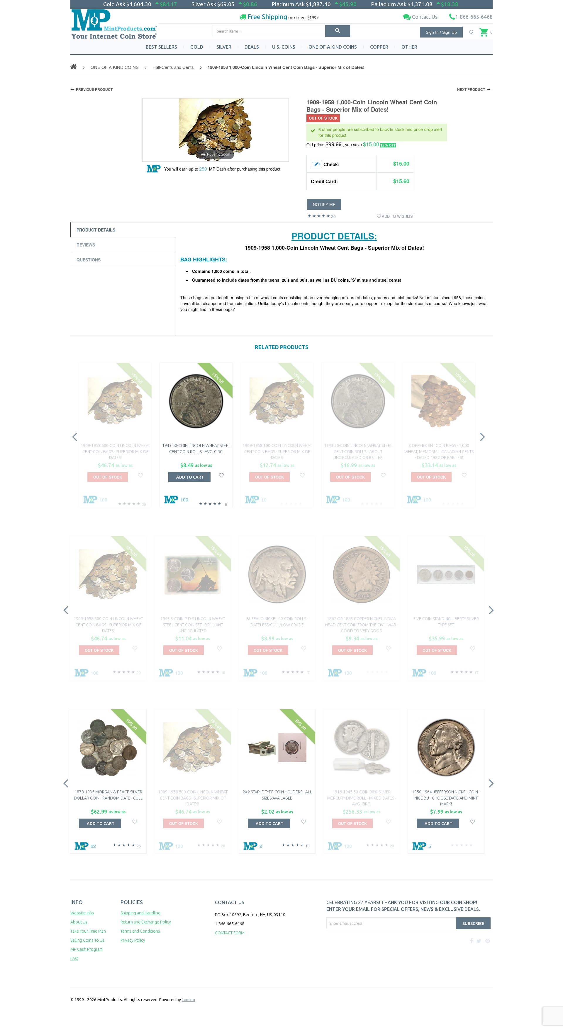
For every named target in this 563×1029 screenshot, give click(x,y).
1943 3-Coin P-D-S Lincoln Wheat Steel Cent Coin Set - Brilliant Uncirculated (192, 624)
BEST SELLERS (161, 46)
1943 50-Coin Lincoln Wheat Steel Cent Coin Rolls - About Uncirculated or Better (358, 451)
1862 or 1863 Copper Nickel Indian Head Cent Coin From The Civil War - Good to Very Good (361, 624)
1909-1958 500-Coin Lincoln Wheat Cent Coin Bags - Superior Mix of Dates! (115, 451)
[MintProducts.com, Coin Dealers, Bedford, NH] (359, 951)
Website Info (82, 913)
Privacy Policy (133, 940)
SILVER (223, 46)
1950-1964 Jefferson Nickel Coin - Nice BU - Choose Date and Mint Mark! (446, 798)
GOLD (196, 46)
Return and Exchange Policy (146, 922)
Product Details (96, 230)
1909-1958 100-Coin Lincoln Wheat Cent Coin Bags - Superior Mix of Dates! (277, 451)
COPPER (379, 46)
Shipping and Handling (140, 913)
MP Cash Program (86, 949)
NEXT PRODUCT (471, 89)
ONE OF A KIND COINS (332, 46)
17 (476, 672)
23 (392, 845)
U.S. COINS (283, 46)
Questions (89, 260)
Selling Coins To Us (87, 940)
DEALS (252, 46)
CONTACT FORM (230, 933)
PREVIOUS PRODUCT (94, 89)
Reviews (86, 245)
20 (333, 216)
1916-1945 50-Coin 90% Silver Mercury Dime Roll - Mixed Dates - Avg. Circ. (361, 798)
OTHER (409, 46)
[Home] (114, 21)
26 (139, 845)
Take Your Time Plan (88, 931)
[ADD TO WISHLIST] (140, 474)
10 (223, 672)
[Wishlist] (471, 32)
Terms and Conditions (140, 931)
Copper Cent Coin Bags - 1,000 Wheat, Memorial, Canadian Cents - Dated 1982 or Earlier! (439, 451)
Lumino (188, 999)
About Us (78, 922)
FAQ (74, 958)
